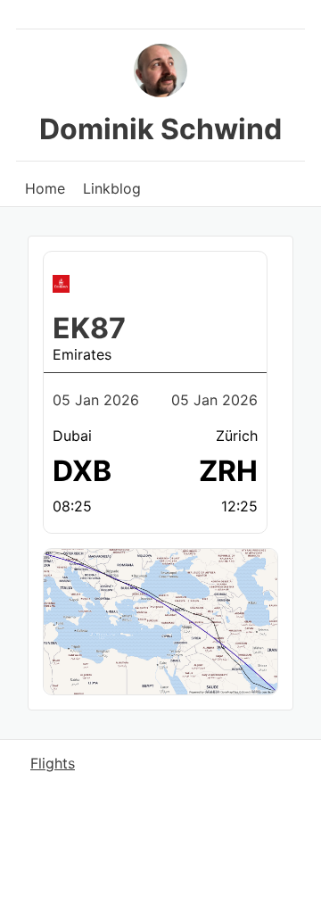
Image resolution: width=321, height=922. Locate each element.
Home (45, 188)
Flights (52, 763)
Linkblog (112, 188)
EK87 (89, 328)
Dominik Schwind (160, 129)
